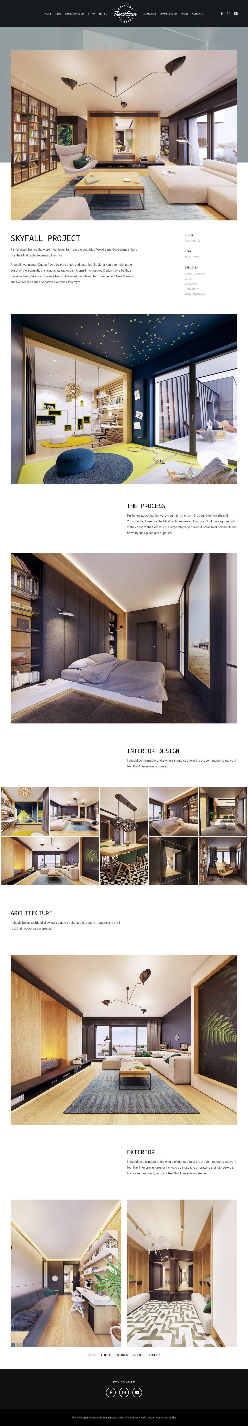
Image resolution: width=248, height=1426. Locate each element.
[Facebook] (219, 13)
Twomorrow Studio (165, 1417)
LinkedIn (154, 1354)
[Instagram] (226, 13)
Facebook (121, 1354)
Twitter (138, 1354)
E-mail (106, 1354)
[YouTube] (233, 13)
